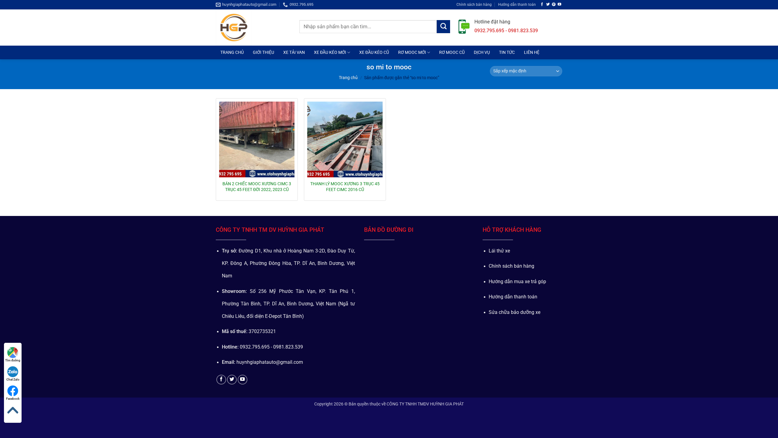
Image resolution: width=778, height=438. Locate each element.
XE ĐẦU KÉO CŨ (374, 52)
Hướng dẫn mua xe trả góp (517, 281)
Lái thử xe (499, 251)
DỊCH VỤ (482, 52)
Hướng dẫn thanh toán (517, 4)
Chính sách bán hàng (474, 4)
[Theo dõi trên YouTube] (559, 4)
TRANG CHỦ (232, 52)
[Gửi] (443, 26)
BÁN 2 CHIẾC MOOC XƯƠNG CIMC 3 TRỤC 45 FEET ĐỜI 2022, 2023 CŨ (256, 186)
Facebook (12, 398)
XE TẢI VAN (294, 52)
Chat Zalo (12, 379)
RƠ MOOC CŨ (452, 52)
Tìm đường (12, 360)
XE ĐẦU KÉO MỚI (330, 52)
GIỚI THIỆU (263, 52)
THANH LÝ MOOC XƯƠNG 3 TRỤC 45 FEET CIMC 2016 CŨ (345, 186)
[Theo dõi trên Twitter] (548, 4)
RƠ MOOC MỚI (412, 52)
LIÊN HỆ (531, 52)
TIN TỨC (507, 52)
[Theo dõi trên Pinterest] (554, 4)
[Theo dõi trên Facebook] (542, 4)
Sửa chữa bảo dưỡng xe (514, 312)
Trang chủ (348, 77)
